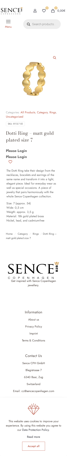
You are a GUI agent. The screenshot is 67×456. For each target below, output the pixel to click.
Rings (52, 112)
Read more (33, 437)
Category (42, 112)
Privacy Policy (33, 326)
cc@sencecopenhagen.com (37, 391)
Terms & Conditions (33, 340)
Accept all (33, 446)
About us (33, 319)
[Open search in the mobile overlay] (42, 24)
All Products (28, 112)
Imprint (33, 333)
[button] (54, 57)
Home (9, 234)
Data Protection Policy (35, 430)
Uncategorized (14, 117)
